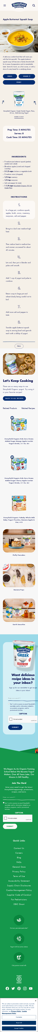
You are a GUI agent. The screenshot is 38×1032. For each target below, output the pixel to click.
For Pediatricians (19, 899)
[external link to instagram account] (25, 988)
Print (19, 82)
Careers (19, 852)
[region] (19, 1015)
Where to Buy (19, 116)
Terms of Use (19, 875)
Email (10, 76)
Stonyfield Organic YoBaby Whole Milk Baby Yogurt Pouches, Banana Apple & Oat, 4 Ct (19, 520)
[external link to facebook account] (7, 988)
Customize (19, 1017)
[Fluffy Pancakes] (19, 540)
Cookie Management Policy (19, 889)
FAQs (19, 861)
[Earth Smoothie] (19, 610)
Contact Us (19, 847)
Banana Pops (19, 590)
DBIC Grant (19, 903)
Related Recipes (28, 407)
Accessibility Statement (19, 880)
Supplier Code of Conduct (19, 894)
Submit (15, 727)
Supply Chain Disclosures (19, 885)
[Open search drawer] (33, 5)
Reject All (19, 1022)
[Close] (36, 1001)
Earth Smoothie (19, 624)
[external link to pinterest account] (19, 988)
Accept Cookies (19, 1028)
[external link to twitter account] (13, 988)
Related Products (10, 407)
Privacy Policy (19, 871)
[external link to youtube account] (30, 988)
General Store (19, 866)
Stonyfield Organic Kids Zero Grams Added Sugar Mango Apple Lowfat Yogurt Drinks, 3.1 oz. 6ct (19, 441)
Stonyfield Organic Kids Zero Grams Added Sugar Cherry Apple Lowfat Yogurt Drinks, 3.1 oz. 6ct (19, 481)
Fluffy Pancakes (19, 555)
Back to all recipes (14, 398)
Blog (19, 857)
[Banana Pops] (19, 575)
